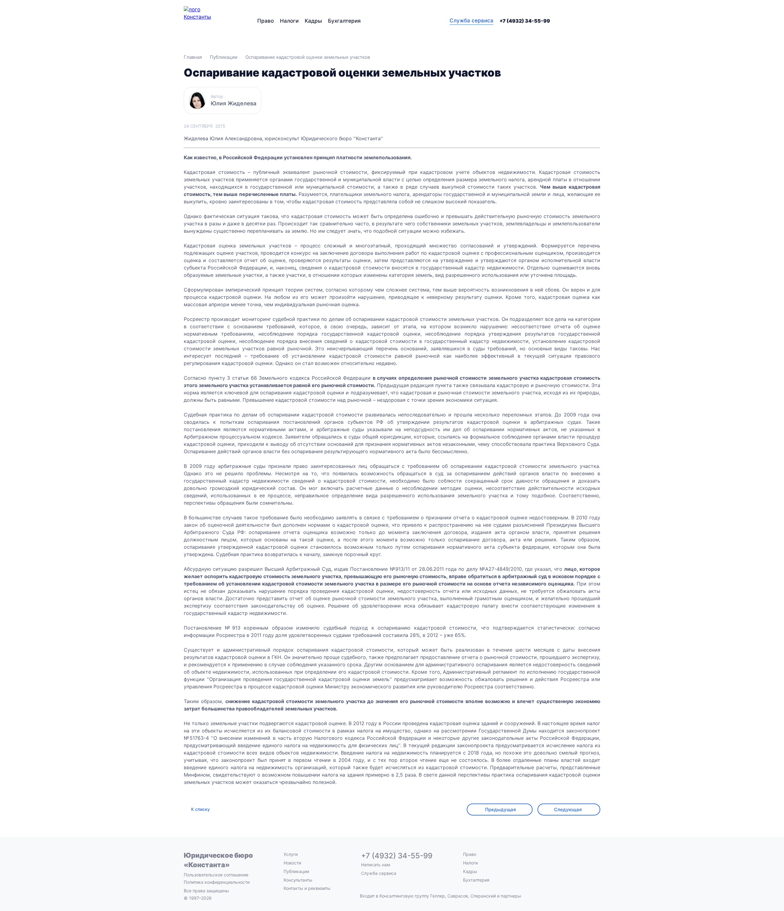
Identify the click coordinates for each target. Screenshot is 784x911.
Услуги (291, 854)
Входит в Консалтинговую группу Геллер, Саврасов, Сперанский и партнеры (440, 896)
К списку (200, 809)
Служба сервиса (471, 20)
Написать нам (375, 865)
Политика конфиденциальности (217, 882)
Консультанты (298, 880)
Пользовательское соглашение (216, 874)
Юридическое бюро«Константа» (218, 860)
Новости (292, 862)
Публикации (296, 871)
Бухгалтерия (344, 21)
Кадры (313, 21)
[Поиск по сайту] (596, 20)
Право (265, 21)
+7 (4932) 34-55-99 (524, 21)
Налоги (289, 21)
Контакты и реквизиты (307, 888)
